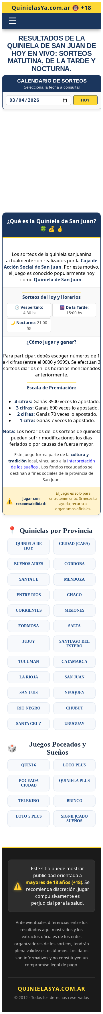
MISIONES (74, 610)
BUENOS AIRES (28, 564)
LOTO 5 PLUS (29, 816)
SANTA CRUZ (28, 724)
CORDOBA (74, 564)
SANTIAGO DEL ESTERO (74, 643)
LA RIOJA (28, 677)
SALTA (74, 626)
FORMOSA (28, 626)
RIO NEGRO (28, 708)
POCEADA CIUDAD (29, 782)
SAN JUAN (74, 677)
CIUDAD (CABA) (74, 544)
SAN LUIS (28, 692)
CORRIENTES (29, 610)
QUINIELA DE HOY (29, 546)
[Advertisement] (51, 155)
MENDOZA (74, 579)
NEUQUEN (74, 692)
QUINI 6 (28, 765)
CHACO (74, 595)
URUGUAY (74, 724)
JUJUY (28, 641)
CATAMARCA (74, 661)
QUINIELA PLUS (74, 780)
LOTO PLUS (74, 765)
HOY (85, 100)
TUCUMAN (28, 661)
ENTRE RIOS (29, 595)
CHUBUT (74, 708)
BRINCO (74, 801)
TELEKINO (28, 801)
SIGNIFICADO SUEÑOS (74, 818)
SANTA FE (28, 579)
